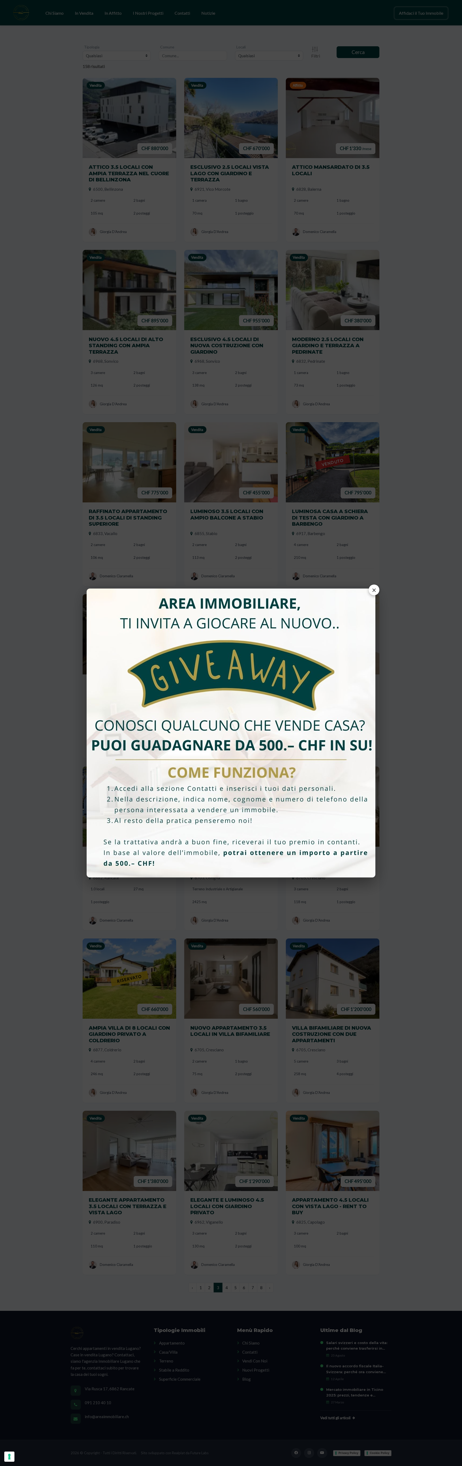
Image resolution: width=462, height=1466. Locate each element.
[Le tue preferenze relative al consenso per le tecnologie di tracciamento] (9, 1457)
